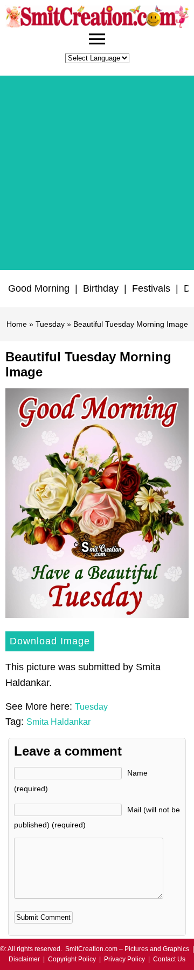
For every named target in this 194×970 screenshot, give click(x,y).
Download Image (50, 641)
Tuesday (50, 324)
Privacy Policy (124, 959)
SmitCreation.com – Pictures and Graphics (127, 949)
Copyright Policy (72, 959)
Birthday (101, 288)
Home (16, 324)
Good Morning (39, 288)
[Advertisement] (97, 173)
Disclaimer (24, 959)
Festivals (151, 288)
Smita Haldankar (58, 721)
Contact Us (169, 959)
